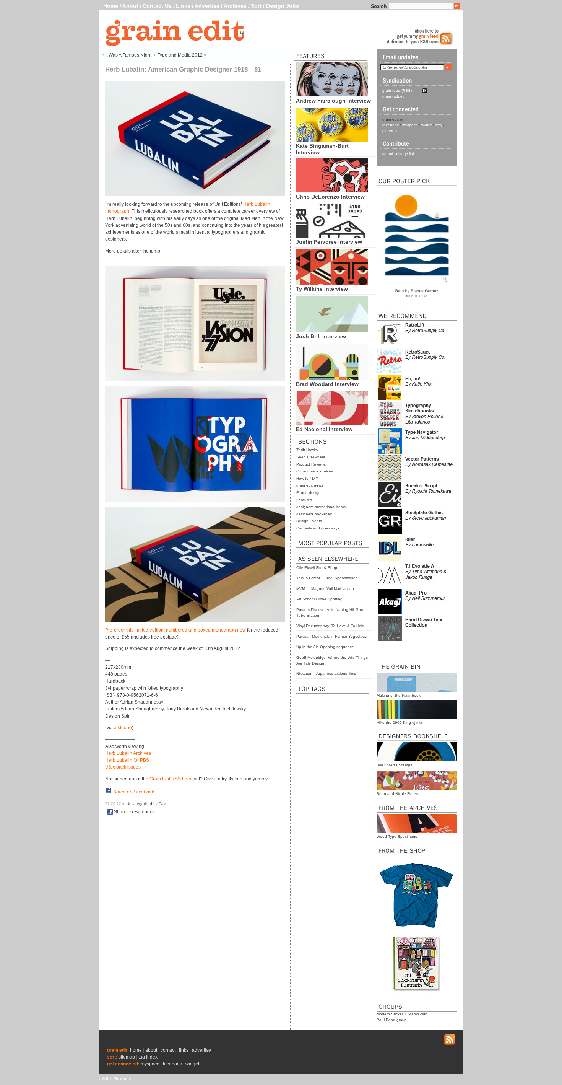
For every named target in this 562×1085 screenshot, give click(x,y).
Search (379, 6)
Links (183, 6)
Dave (163, 804)
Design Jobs (282, 6)
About (130, 6)
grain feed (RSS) (397, 90)
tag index (148, 1057)
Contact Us (157, 6)
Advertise (207, 6)
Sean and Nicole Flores (397, 794)
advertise (201, 1050)
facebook (390, 125)
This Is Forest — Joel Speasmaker (326, 578)
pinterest (390, 131)
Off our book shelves (314, 471)
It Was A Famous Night (128, 55)
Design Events (309, 521)
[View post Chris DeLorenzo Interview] (332, 190)
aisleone (123, 727)
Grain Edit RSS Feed (171, 779)
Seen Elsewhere (310, 457)
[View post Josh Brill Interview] (332, 330)
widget (192, 1064)
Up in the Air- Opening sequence (325, 647)
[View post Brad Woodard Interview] (332, 378)
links (183, 1050)
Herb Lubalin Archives (128, 753)
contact (168, 1050)
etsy (438, 125)
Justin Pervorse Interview (329, 242)
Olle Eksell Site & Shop (316, 567)
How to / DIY (307, 478)
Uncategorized (139, 804)
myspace (410, 125)
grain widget (393, 96)
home (136, 1050)
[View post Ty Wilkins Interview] (332, 283)
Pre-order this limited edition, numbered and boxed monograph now (175, 630)
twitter (426, 125)
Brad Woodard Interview (327, 384)
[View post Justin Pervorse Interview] (332, 236)
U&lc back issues (123, 767)
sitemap (127, 1057)
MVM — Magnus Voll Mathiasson (325, 588)
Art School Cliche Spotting (319, 599)
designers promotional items (321, 507)
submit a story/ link (398, 154)
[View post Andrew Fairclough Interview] (332, 94)
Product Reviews (311, 464)
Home (110, 6)
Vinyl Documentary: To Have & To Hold (330, 626)
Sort (256, 6)
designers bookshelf (314, 514)
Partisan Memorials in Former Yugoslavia (331, 636)
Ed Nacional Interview (324, 429)
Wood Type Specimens (397, 836)
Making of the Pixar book (399, 695)
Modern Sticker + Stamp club (402, 1014)
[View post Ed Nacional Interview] (332, 423)
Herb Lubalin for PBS (127, 760)
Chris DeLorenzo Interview (330, 197)
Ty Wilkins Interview (322, 289)
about (151, 1050)
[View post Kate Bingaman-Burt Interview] (332, 140)
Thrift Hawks (307, 450)
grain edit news (309, 485)
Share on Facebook (133, 792)
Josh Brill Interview (321, 336)
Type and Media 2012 (180, 55)
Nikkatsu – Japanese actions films (326, 673)
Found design (308, 492)
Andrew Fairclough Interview (333, 101)
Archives (235, 6)
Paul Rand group (392, 1020)
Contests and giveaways (317, 528)
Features (304, 500)
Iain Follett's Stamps (394, 765)
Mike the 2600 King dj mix (399, 722)
